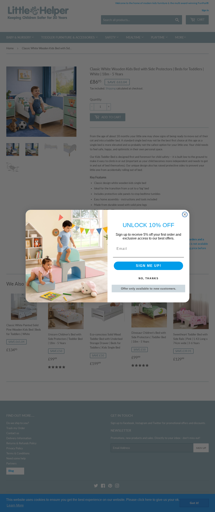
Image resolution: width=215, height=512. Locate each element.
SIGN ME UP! (148, 265)
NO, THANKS (149, 278)
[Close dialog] (184, 214)
